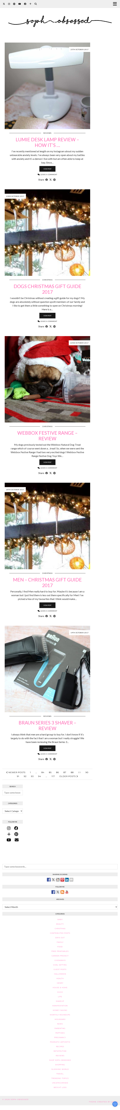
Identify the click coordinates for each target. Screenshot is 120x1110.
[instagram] (8, 828)
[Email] (17, 839)
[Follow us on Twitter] (58, 892)
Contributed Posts (60, 933)
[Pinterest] (14, 4)
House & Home (60, 988)
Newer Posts (16, 772)
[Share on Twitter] (53, 880)
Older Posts (67, 776)
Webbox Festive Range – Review (47, 435)
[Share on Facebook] (47, 180)
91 (18, 776)
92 (25, 776)
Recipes (60, 1047)
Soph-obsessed (20, 1099)
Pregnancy (60, 1037)
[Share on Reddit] (58, 880)
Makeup (60, 1001)
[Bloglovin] (30, 4)
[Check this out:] (49, 880)
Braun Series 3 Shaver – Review (47, 725)
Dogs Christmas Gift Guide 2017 (47, 289)
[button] (116, 4)
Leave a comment (48, 174)
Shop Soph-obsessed (60, 1060)
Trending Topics (60, 1078)
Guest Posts (60, 969)
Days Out (60, 938)
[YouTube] (19, 4)
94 (39, 776)
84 (42, 772)
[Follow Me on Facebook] (53, 892)
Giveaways (60, 960)
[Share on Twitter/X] (50, 180)
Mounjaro (60, 1019)
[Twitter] (4, 4)
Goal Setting (60, 965)
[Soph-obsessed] (60, 17)
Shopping (60, 1065)
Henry (60, 983)
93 (32, 776)
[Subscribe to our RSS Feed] (62, 892)
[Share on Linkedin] (67, 880)
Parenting (60, 1028)
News (60, 1024)
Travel (60, 1074)
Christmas (47, 280)
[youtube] (9, 839)
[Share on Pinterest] (54, 180)
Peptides (60, 1033)
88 (72, 772)
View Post (47, 169)
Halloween (60, 974)
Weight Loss (60, 1087)
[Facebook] (25, 4)
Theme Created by (103, 1102)
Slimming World (60, 1069)
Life (60, 997)
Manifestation (60, 1006)
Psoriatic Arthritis (60, 1042)
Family (60, 942)
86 (57, 772)
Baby (60, 919)
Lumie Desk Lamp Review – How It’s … (47, 142)
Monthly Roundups (60, 1015)
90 (86, 772)
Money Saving (60, 1010)
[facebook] (16, 828)
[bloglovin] (9, 834)
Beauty (60, 924)
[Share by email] (71, 880)
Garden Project (60, 956)
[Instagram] (9, 4)
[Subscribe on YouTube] (67, 892)
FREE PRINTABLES (60, 951)
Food (60, 947)
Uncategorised (60, 1083)
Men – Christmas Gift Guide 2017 (47, 582)
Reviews (47, 133)
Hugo (60, 992)
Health (60, 978)
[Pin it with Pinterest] (62, 880)
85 (50, 772)
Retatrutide (60, 1051)
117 (53, 776)
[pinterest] (16, 834)
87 (64, 772)
